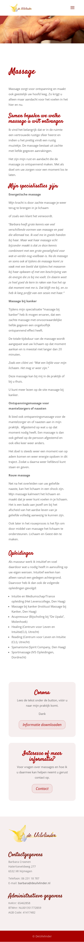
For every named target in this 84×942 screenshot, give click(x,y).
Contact (42, 788)
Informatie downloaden (42, 724)
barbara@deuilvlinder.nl (34, 883)
